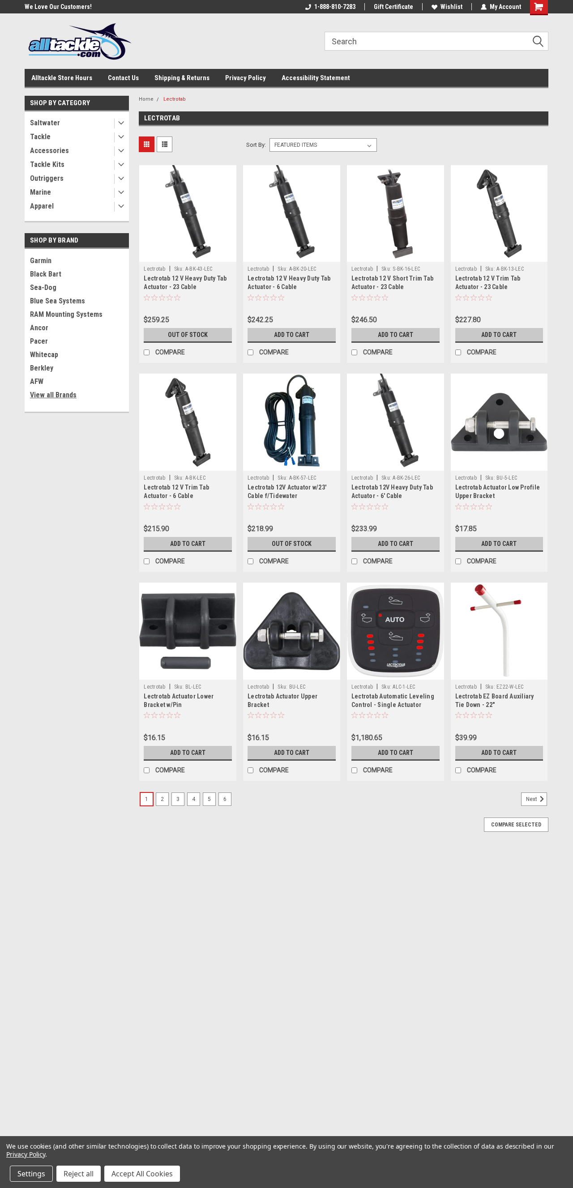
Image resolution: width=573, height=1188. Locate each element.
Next (532, 799)
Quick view (188, 255)
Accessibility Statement (316, 78)
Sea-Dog (43, 287)
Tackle (40, 136)
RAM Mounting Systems (66, 314)
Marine (40, 192)
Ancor (39, 328)
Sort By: (256, 144)
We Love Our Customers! (58, 6)
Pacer (39, 341)
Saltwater (45, 123)
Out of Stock (188, 334)
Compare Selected (516, 825)
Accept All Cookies (142, 1174)
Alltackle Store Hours (61, 78)
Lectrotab (174, 99)
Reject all (79, 1174)
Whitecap (44, 354)
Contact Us (123, 78)
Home (146, 99)
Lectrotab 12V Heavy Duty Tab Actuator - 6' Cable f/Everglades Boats (392, 496)
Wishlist (451, 6)
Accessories (49, 150)
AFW (36, 381)
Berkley (41, 368)
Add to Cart (291, 334)
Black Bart (45, 274)
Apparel (42, 206)
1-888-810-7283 (334, 6)
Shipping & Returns (182, 78)
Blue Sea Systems (57, 301)
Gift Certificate (393, 6)
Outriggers (47, 178)
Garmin (40, 260)
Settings (31, 1174)
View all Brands (53, 395)
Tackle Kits (47, 164)
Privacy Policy (245, 78)
